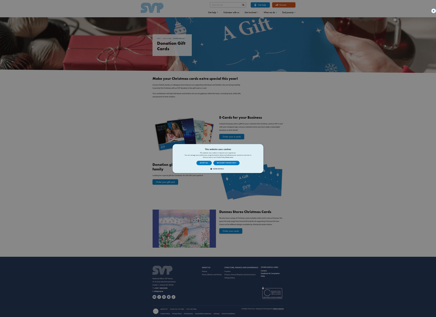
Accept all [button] (204, 163)
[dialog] (218, 158)
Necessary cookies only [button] (226, 163)
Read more (229, 157)
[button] (433, 11)
